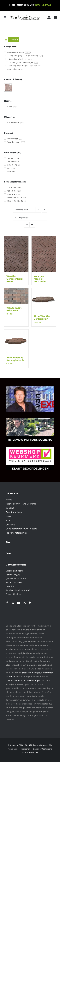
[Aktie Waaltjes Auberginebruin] (16, 342)
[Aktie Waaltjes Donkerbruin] (44, 300)
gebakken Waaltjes (31, 672)
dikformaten (47, 672)
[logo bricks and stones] (25, 15)
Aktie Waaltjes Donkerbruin (42, 317)
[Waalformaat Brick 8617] (16, 296)
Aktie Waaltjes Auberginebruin (15, 359)
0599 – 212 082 (42, 4)
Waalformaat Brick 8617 (13, 309)
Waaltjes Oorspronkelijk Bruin (14, 279)
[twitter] (12, 603)
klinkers (13, 676)
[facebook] (7, 603)
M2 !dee (34, 752)
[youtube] (18, 603)
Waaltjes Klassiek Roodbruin (40, 279)
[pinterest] (29, 603)
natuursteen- (12, 680)
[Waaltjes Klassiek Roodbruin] (44, 254)
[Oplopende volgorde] (44, 209)
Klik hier (17, 594)
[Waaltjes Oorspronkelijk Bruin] (16, 254)
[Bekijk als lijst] (32, 224)
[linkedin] (24, 603)
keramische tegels (31, 680)
